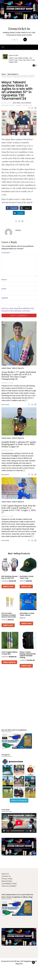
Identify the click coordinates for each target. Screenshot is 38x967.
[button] (19, 11)
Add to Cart (8, 586)
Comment (6, 252)
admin (18, 230)
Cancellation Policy (9, 883)
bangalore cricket (8, 105)
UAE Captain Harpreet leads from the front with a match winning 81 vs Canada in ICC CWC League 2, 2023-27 (19, 509)
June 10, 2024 (7, 103)
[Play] (4, 831)
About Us (5, 874)
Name (4, 279)
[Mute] (31, 831)
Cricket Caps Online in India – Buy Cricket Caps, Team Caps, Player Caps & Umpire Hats (23, 60)
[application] (19, 823)
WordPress (15, 961)
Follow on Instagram (19, 800)
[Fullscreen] (34, 831)
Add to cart (26, 586)
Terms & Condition (9, 886)
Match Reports (26, 103)
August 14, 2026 (8, 516)
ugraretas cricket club (24, 105)
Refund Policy (7, 881)
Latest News (16, 103)
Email (4, 289)
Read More (5, 540)
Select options (9, 662)
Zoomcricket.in (19, 28)
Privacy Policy (7, 879)
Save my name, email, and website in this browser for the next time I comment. (18, 309)
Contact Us (6, 876)
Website (5, 298)
